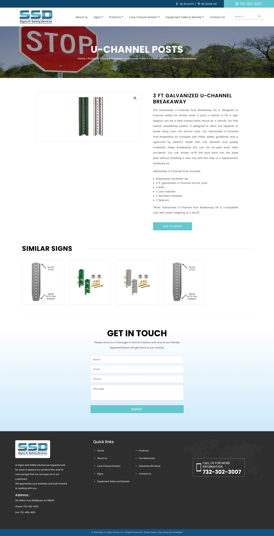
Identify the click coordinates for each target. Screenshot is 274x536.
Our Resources (147, 458)
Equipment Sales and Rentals (113, 481)
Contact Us (217, 17)
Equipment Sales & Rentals (184, 17)
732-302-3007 (31, 506)
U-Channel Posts (135, 58)
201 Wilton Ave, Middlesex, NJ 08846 (34, 500)
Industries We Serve (149, 466)
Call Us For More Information (222, 468)
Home (81, 58)
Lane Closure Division (143, 17)
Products (115, 17)
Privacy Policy (150, 532)
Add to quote (172, 226)
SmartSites (178, 532)
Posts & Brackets (111, 58)
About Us (81, 17)
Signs (97, 17)
